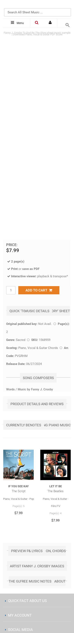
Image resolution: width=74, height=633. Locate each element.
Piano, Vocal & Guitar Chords (38, 348)
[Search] (67, 5)
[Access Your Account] (50, 23)
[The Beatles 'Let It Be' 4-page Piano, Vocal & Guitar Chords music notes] (55, 465)
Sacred (20, 340)
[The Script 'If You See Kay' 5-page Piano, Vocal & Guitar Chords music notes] (18, 465)
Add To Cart (37, 290)
